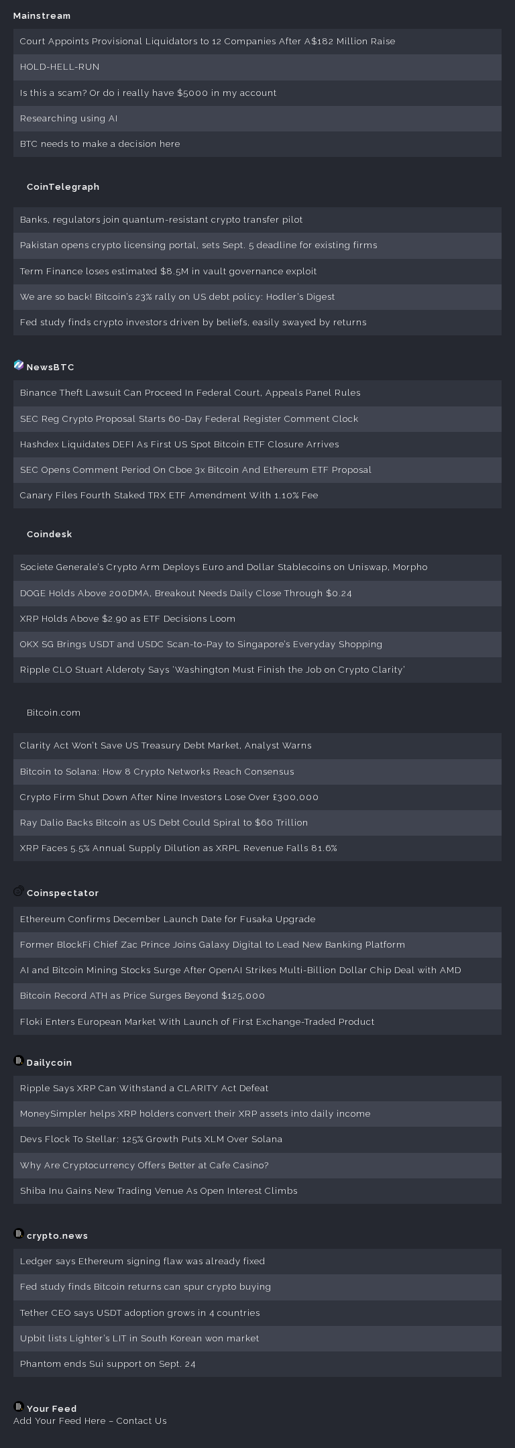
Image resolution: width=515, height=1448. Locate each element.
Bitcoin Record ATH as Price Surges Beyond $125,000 (143, 996)
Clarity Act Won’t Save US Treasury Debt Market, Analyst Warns (166, 745)
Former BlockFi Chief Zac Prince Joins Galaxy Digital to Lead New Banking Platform (213, 945)
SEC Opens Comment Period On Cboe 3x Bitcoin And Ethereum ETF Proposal (196, 470)
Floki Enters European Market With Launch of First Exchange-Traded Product (197, 1022)
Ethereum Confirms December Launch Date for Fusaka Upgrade (168, 919)
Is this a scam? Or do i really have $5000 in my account (148, 93)
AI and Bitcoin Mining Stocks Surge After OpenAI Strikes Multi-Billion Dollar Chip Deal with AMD (240, 970)
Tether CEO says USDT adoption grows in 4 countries (140, 1313)
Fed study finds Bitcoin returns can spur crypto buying (146, 1287)
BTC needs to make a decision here (100, 144)
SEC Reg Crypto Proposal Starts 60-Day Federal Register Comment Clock (189, 419)
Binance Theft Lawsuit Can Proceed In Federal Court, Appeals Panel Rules (190, 393)
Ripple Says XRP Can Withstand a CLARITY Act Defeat (144, 1088)
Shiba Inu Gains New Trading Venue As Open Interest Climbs (159, 1191)
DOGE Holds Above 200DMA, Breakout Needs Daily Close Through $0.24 (186, 593)
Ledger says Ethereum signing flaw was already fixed (143, 1261)
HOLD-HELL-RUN (60, 67)
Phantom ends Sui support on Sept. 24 (108, 1364)
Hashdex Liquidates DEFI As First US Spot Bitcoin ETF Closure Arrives (179, 444)
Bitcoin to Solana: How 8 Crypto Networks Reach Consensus (157, 772)
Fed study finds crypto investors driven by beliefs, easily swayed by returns (193, 322)
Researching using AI (69, 118)
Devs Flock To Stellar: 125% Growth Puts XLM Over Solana (151, 1139)
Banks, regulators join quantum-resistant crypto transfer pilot (161, 220)
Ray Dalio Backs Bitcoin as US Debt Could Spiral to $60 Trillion (164, 823)
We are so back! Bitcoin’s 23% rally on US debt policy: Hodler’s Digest (177, 297)
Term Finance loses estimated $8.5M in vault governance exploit (168, 271)
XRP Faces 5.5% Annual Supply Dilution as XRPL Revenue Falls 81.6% (178, 848)
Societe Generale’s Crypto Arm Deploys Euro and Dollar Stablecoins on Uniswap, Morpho (224, 567)
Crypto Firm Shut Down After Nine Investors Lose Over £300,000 (169, 797)
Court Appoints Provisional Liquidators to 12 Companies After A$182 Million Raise (208, 41)
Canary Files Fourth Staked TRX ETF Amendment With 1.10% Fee (169, 495)
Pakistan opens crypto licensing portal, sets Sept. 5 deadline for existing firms (199, 245)
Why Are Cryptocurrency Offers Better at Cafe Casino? (144, 1165)
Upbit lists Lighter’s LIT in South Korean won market (140, 1338)
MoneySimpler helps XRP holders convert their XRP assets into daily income (195, 1114)
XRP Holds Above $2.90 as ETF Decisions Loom (128, 619)
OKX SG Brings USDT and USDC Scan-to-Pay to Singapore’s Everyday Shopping (201, 644)
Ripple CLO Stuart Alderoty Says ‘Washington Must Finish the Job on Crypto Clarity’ (213, 670)
